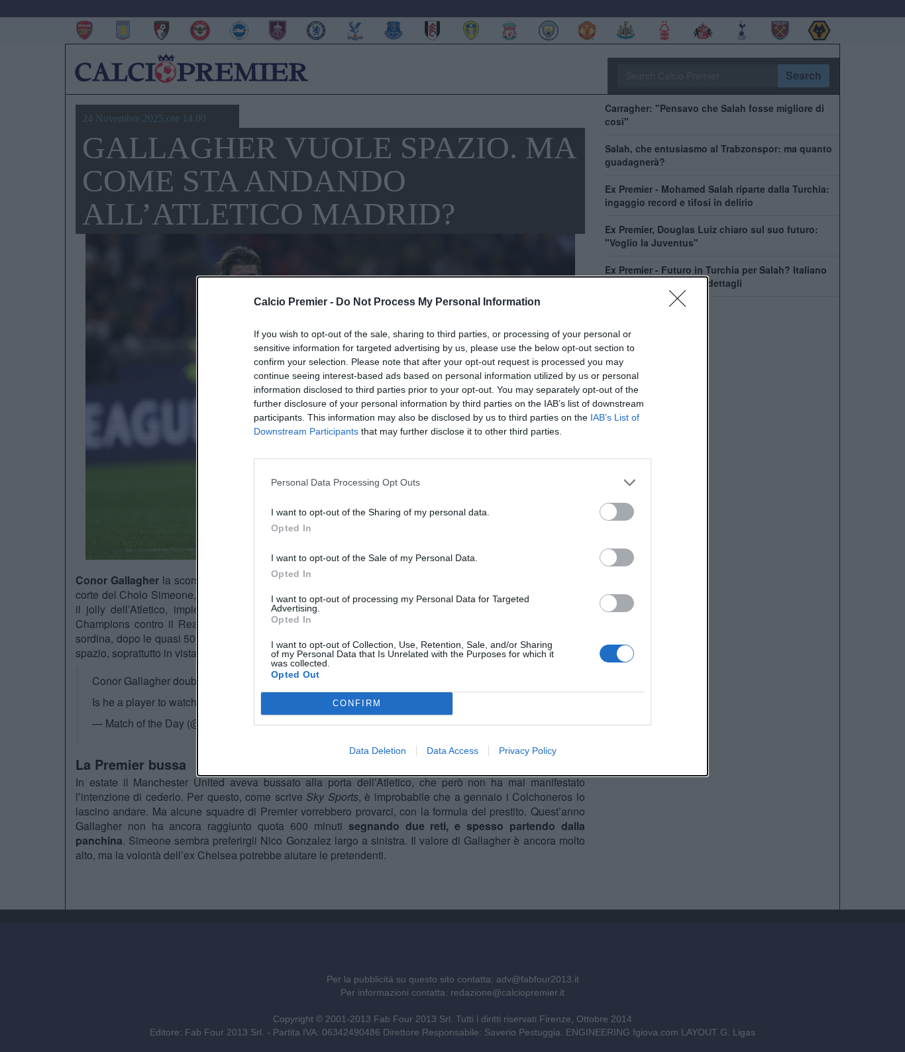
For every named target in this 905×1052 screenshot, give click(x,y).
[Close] (681, 302)
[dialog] (452, 526)
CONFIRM (357, 703)
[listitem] (452, 483)
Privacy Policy (528, 750)
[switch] (617, 512)
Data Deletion (377, 750)
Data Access (452, 750)
